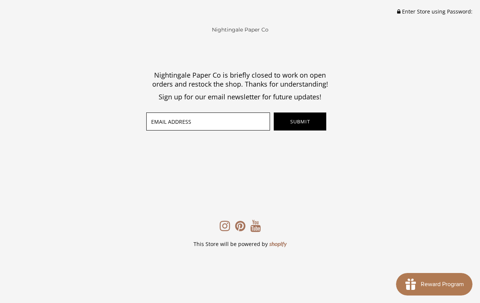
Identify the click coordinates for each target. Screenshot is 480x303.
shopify (278, 245)
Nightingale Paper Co (240, 29)
